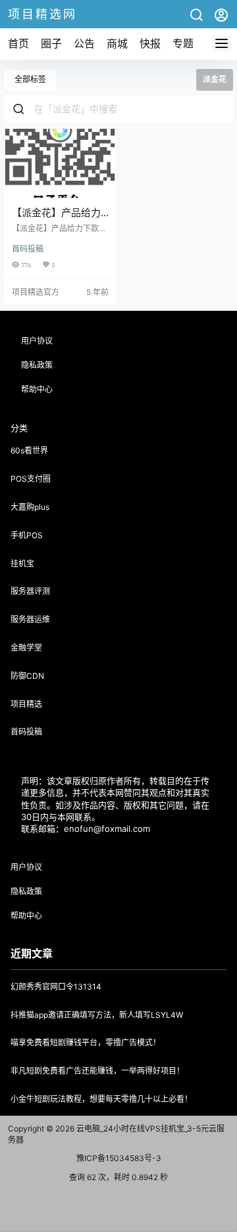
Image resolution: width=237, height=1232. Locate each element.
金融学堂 (26, 647)
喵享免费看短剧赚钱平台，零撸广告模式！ (86, 1042)
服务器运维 (30, 619)
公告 (84, 43)
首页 (18, 43)
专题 (183, 43)
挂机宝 (22, 563)
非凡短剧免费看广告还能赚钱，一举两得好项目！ (97, 1071)
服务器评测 (30, 591)
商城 (117, 43)
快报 (150, 43)
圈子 (51, 43)
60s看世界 (29, 450)
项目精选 (26, 704)
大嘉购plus (30, 507)
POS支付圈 (31, 479)
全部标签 (30, 79)
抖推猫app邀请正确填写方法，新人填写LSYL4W (97, 1015)
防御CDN (27, 676)
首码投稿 (27, 249)
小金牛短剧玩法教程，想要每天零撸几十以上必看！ (101, 1099)
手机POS (27, 535)
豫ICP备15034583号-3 (118, 1158)
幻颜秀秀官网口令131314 (56, 987)
